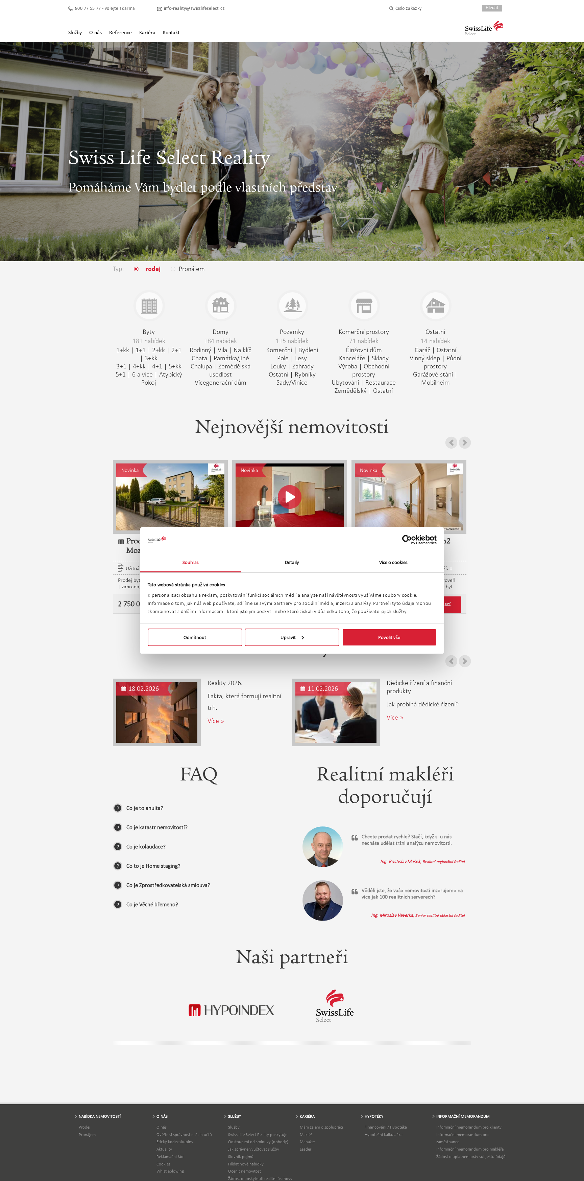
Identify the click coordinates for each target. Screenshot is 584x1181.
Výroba (347, 366)
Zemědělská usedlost (229, 370)
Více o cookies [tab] (393, 562)
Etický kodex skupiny (174, 1141)
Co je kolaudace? (146, 846)
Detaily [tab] (292, 562)
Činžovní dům (364, 350)
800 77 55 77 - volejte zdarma (105, 8)
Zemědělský (351, 390)
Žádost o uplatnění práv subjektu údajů (471, 1156)
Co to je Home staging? (153, 865)
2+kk (158, 350)
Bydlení (308, 350)
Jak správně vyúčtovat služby (253, 1149)
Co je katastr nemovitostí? (157, 827)
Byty (149, 331)
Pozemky (292, 331)
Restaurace (380, 382)
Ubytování (345, 382)
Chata (199, 358)
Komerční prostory (364, 331)
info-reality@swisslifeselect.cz (194, 8)
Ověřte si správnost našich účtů (184, 1134)
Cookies (163, 1163)
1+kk (122, 350)
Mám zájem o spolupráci (321, 1127)
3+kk (151, 358)
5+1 (121, 374)
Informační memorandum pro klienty (469, 1127)
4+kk (139, 366)
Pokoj (148, 382)
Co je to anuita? (144, 808)
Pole (283, 358)
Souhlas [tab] (190, 562)
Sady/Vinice (292, 382)
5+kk (175, 366)
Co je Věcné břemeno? (152, 904)
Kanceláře (352, 358)
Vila (222, 350)
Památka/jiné (231, 358)
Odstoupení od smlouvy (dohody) (258, 1141)
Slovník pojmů (240, 1156)
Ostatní (278, 374)
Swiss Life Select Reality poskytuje (257, 1134)
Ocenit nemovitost (244, 1171)
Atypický (170, 374)
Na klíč (242, 350)
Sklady (380, 358)
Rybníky (305, 374)
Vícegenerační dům (220, 382)
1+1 (141, 350)
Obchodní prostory (370, 370)
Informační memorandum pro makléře (470, 1149)
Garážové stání (433, 374)
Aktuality (164, 1149)
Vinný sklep (425, 358)
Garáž (422, 350)
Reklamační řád (170, 1156)
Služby (234, 1127)
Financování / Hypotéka (386, 1127)
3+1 (121, 366)
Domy (220, 331)
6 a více (142, 374)
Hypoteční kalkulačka (384, 1134)
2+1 (176, 350)
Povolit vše (389, 637)
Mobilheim (435, 382)
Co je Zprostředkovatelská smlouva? (168, 885)
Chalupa (201, 366)
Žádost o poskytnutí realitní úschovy (260, 1178)
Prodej (84, 1127)
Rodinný (200, 350)
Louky (278, 366)
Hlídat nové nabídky (246, 1163)
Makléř (306, 1134)
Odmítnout (195, 637)
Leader (305, 1149)
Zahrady (303, 366)
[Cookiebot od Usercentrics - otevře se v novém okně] (407, 540)
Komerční (279, 350)
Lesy (301, 358)
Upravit (288, 637)
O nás (161, 1127)
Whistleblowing (170, 1171)
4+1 (157, 366)
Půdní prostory (442, 362)
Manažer (307, 1141)
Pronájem (87, 1134)
